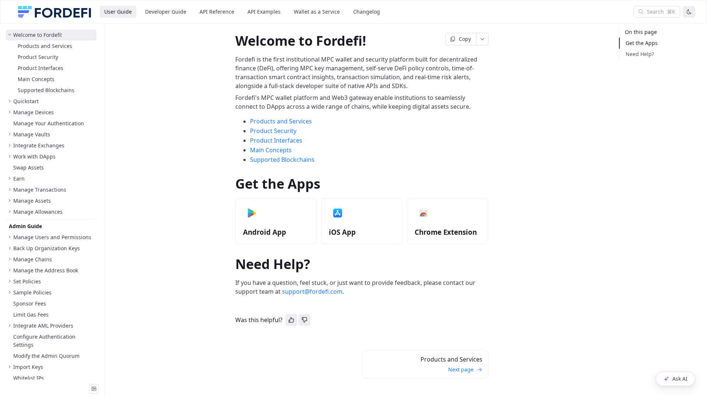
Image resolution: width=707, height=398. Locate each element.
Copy (465, 38)
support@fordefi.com (312, 291)
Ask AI (679, 378)
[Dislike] (304, 320)
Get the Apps (642, 42)
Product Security (273, 131)
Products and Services (281, 121)
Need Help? (640, 53)
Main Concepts (271, 150)
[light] (689, 12)
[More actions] (482, 39)
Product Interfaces (276, 140)
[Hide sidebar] (94, 389)
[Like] (291, 320)
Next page (461, 369)
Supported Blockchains (282, 160)
